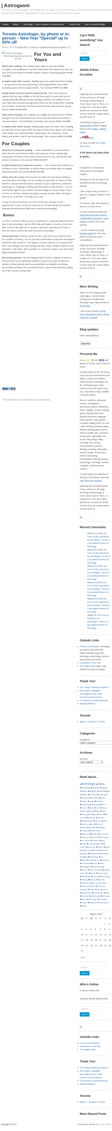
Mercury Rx (103, 834)
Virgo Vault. (85, 305)
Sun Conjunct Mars (99, 883)
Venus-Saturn (104, 902)
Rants (84, 844)
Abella (101, 783)
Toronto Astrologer (13, 399)
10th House (95, 896)
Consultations (94, 860)
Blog (102, 840)
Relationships (87, 821)
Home (5, 24)
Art (92, 824)
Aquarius (92, 902)
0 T (69, 47)
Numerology (105, 876)
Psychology (93, 857)
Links (104, 811)
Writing (84, 880)
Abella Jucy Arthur (95, 533)
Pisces (94, 863)
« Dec (82, 957)
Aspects (92, 791)
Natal (107, 893)
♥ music (87, 137)
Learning (95, 804)
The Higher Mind (87, 666)
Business (85, 824)
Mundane (105, 860)
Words (92, 873)
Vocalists (85, 896)
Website (98, 480)
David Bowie (98, 893)
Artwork (85, 798)
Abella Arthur (22, 47)
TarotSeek (86, 863)
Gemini (100, 847)
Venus (84, 808)
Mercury (92, 880)
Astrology (34, 47)
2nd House (104, 837)
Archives (84, 758)
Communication (94, 844)
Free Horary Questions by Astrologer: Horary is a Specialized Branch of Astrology (98, 621)
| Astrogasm (15, 5)
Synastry (101, 818)
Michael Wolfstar (87, 703)
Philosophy (86, 814)
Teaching (85, 804)
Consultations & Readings (49, 47)
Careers (95, 840)
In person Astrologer (43, 399)
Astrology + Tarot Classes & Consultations (43, 24)
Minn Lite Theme (103, 1124)
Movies (84, 870)
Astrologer (92, 899)
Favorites (92, 827)
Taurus (94, 837)
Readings (63, 47)
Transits (99, 801)
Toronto (92, 794)
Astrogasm (103, 899)
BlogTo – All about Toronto (92, 721)
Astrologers (103, 794)
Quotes (95, 787)
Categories (85, 739)
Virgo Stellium (95, 889)
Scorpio (85, 831)
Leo (94, 814)
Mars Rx (101, 880)
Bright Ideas (86, 893)
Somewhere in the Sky (90, 662)
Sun (101, 857)
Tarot (101, 791)
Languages (86, 867)
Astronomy (86, 876)
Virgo (91, 801)
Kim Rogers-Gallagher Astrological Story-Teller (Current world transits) (91, 693)
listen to (97, 122)
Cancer (105, 889)
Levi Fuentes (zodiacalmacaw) (94, 700)
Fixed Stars (86, 883)
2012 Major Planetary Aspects (94, 687)
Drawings (91, 818)
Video (101, 863)
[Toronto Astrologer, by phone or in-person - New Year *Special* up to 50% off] (12, 53)
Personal (86, 787)
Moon (84, 860)
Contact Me (74, 24)
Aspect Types (103, 873)
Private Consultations (90, 646)
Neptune (85, 834)
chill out (89, 125)
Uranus (98, 821)
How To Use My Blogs (95, 24)
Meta (87, 480)
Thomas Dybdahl (88, 886)
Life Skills (94, 798)
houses (84, 902)
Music (102, 798)
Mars (91, 808)
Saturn (84, 801)
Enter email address (89, 335)
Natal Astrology (98, 867)
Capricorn (85, 837)
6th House (91, 847)
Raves (84, 899)
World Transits (95, 870)
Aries (103, 804)
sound (83, 125)
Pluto (100, 814)
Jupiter (84, 906)
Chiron (95, 876)
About (16, 24)
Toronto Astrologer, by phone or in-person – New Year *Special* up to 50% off (36, 38)
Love (97, 808)
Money (94, 834)
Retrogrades (94, 853)
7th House (86, 840)
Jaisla (91, 811)
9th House (106, 896)
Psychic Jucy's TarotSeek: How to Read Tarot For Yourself (94, 314)
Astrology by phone (28, 399)
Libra (105, 821)
